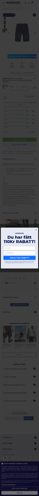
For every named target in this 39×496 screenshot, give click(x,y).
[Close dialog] (36, 229)
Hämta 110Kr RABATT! (19, 258)
